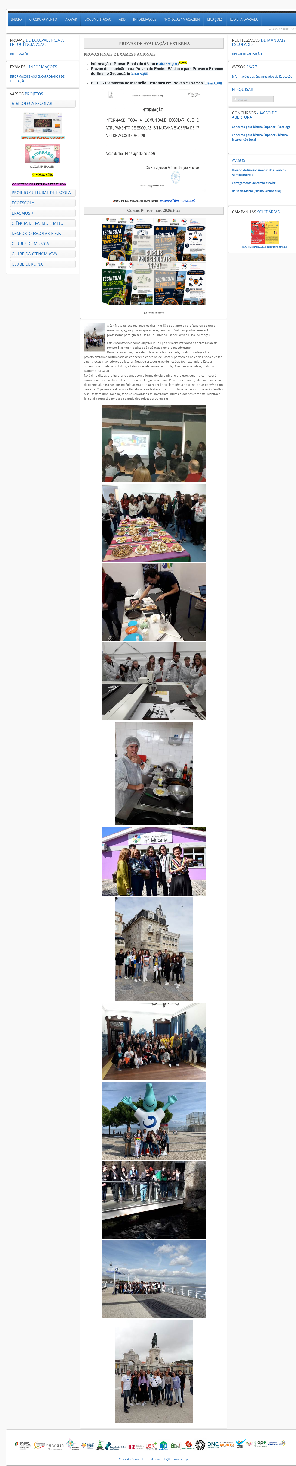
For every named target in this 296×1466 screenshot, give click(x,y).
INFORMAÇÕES (20, 54)
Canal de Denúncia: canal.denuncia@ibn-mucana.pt (154, 1459)
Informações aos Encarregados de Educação (262, 76)
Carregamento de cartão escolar (253, 183)
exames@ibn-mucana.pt (177, 200)
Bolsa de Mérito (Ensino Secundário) (256, 191)
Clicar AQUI (167, 64)
